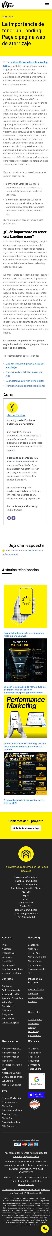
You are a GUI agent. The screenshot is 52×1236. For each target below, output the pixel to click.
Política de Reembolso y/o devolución (21, 1189)
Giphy (26, 895)
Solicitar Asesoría (11, 990)
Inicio (4, 16)
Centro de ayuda (10, 1022)
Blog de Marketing (11, 1097)
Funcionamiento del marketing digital (25, 385)
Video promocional (11, 972)
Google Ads (33, 944)
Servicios (7, 956)
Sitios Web (33, 1023)
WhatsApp (7, 1002)
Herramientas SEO (11, 1048)
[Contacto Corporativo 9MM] (45, 1229)
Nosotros (6, 948)
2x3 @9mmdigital (26, 917)
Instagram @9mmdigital (26, 877)
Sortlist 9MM (26, 906)
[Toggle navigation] (47, 4)
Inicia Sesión (34, 1052)
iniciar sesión (34, 550)
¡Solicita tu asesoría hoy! (26, 828)
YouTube (26, 891)
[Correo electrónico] (9, 518)
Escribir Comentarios (13, 968)
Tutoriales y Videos (12, 1109)
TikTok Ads (34, 952)
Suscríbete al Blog (11, 1122)
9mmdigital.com (26, 1184)
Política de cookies (33, 1192)
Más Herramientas (11, 1084)
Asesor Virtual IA (10, 994)
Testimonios (8, 964)
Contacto (7, 986)
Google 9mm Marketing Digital (26, 888)
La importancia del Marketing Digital (25, 380)
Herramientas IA (10, 1052)
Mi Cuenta (33, 1048)
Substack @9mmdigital (26, 913)
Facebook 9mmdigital (26, 880)
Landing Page (35, 1019)
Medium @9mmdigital (26, 909)
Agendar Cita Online (12, 998)
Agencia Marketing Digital (34, 1152)
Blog (11, 16)
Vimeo (26, 898)
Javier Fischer (16, 415)
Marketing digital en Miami (26, 1156)
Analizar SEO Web (11, 1072)
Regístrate (33, 1056)
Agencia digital (12, 1152)
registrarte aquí (10, 554)
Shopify (32, 1027)
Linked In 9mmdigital (26, 884)
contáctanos (41, 1164)
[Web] (13, 518)
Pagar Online (34, 1068)
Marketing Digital (37, 956)
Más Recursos (9, 1126)
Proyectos (7, 960)
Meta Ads (33, 948)
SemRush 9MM (26, 902)
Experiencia (8, 952)
